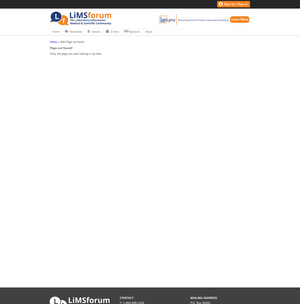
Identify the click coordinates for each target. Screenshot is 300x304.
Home (56, 31)
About (148, 31)
